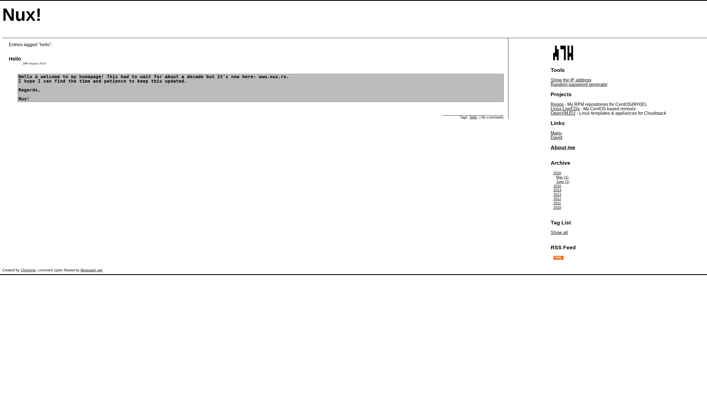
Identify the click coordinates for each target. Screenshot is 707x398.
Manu (556, 133)
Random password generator (579, 84)
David (556, 137)
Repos (557, 104)
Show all (559, 232)
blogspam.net (91, 270)
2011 (557, 203)
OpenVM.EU (563, 113)
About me (563, 147)
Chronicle (28, 270)
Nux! (21, 15)
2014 (557, 190)
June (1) (562, 182)
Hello (15, 59)
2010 (557, 208)
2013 (557, 195)
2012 (557, 199)
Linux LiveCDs (565, 108)
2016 (557, 173)
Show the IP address (571, 80)
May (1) (562, 177)
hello (473, 117)
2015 (557, 186)
